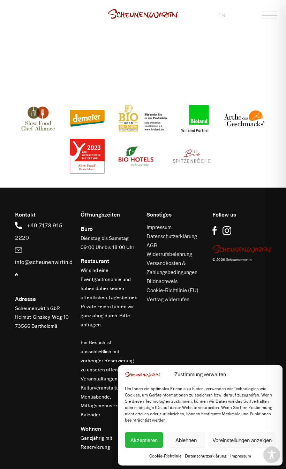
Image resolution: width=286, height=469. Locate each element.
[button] (143, 14)
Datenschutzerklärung (206, 456)
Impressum (240, 456)
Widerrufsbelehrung (169, 254)
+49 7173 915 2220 (38, 231)
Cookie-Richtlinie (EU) (172, 290)
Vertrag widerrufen (167, 299)
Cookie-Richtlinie (165, 456)
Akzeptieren (144, 440)
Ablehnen (186, 440)
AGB (151, 245)
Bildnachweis (162, 281)
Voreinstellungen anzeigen (242, 440)
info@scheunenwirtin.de (44, 268)
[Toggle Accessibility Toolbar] (272, 455)
